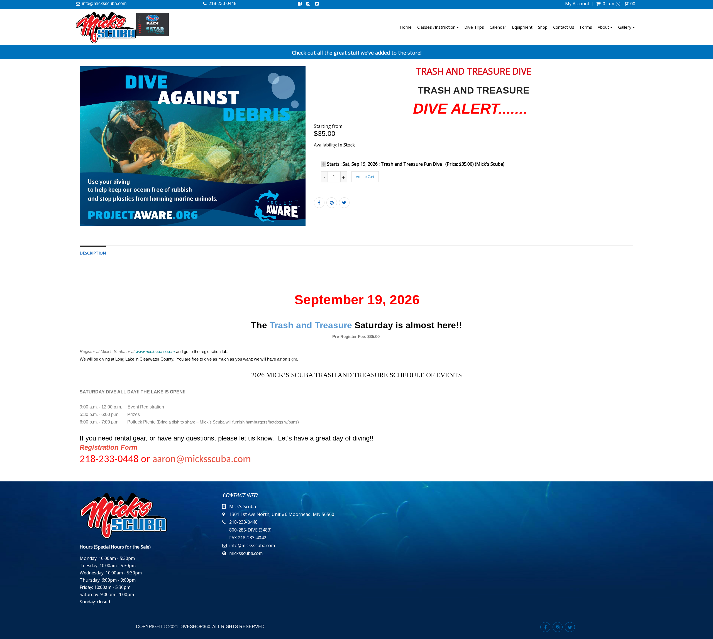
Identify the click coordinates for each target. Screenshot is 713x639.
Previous (67, 150)
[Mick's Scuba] (105, 27)
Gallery (625, 27)
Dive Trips (474, 27)
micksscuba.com (246, 553)
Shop (543, 27)
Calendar (498, 27)
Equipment (522, 27)
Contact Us (563, 27)
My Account (577, 4)
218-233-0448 (222, 3)
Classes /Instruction (436, 27)
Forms (586, 27)
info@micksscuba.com (104, 3)
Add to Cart (365, 176)
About (604, 27)
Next (319, 150)
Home (406, 27)
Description (93, 253)
